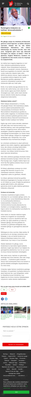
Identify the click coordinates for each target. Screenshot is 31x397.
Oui (4, 289)
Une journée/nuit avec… (9, 375)
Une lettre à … (22, 375)
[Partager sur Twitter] (6, 299)
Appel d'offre (11, 356)
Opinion (15, 364)
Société (20, 369)
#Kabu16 (12, 354)
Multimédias (22, 362)
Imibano (3, 293)
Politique (21, 364)
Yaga (4, 36)
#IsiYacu (5, 354)
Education (14, 360)
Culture (6, 358)
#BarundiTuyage (5, 33)
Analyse (4, 356)
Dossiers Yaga (14, 358)
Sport (21, 371)
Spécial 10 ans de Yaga (12, 371)
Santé (8, 369)
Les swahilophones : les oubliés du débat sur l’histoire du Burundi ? (6, 317)
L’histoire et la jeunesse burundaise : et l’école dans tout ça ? (20, 317)
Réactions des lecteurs (8, 367)
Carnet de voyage (22, 356)
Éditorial (7, 360)
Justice (5, 362)
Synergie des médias (14, 373)
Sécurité (14, 369)
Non (12, 289)
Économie (22, 358)
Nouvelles (8, 364)
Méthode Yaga (13, 362)
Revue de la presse (22, 367)
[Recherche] (27, 3)
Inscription (21, 360)
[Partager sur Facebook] (2, 299)
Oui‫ (16, 392)
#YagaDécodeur (21, 354)
